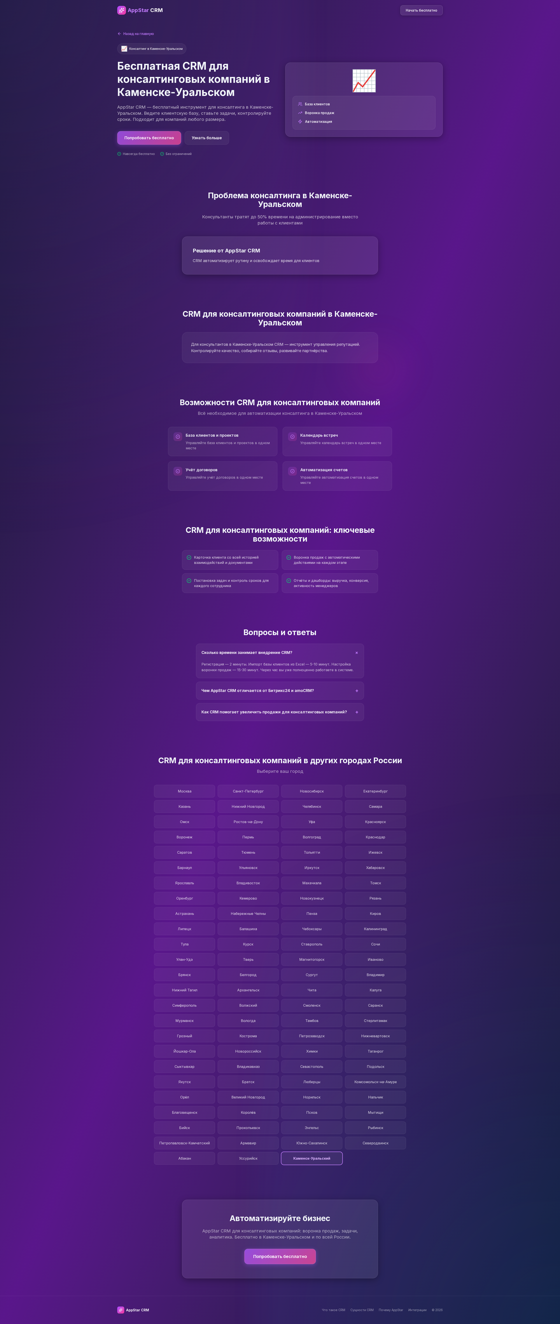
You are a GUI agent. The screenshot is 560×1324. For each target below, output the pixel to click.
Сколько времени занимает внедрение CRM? (280, 652)
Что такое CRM (333, 1310)
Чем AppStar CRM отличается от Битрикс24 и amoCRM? (280, 690)
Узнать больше (207, 138)
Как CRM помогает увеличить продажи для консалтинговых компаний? (280, 712)
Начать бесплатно (421, 10)
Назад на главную (138, 33)
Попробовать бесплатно (149, 138)
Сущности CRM (362, 1310)
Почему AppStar (391, 1310)
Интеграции (417, 1310)
